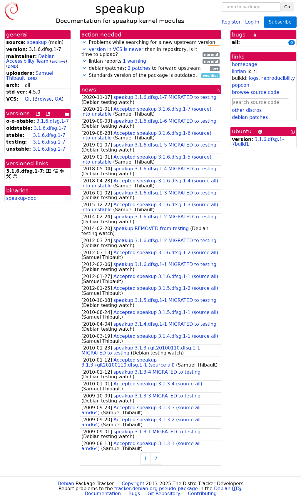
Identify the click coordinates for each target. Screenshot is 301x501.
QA (58, 99)
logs (253, 78)
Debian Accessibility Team (30, 59)
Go (287, 6)
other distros (247, 110)
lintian (239, 71)
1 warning (134, 61)
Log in (252, 21)
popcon (240, 85)
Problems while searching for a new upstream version (152, 42)
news (88, 89)
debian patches (250, 117)
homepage (244, 64)
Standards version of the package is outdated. (152, 75)
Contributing (202, 493)
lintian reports (152, 61)
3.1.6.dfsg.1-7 (52, 121)
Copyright (133, 483)
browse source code (255, 92)
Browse (43, 99)
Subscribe (280, 22)
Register (231, 21)
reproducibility (278, 78)
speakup (37, 42)
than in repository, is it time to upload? (149, 52)
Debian (66, 483)
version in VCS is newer (116, 49)
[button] (84, 42)
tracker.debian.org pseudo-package (156, 488)
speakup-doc (21, 198)
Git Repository (164, 493)
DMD (12, 66)
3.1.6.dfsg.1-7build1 (258, 142)
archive (58, 61)
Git (28, 99)
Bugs (134, 493)
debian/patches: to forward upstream (152, 68)
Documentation (103, 493)
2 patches (139, 68)
